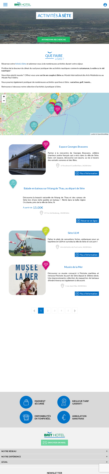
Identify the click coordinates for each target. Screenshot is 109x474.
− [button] (4, 100)
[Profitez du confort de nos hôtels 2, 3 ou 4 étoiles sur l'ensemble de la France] (27, 145)
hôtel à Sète (20, 63)
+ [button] (4, 96)
